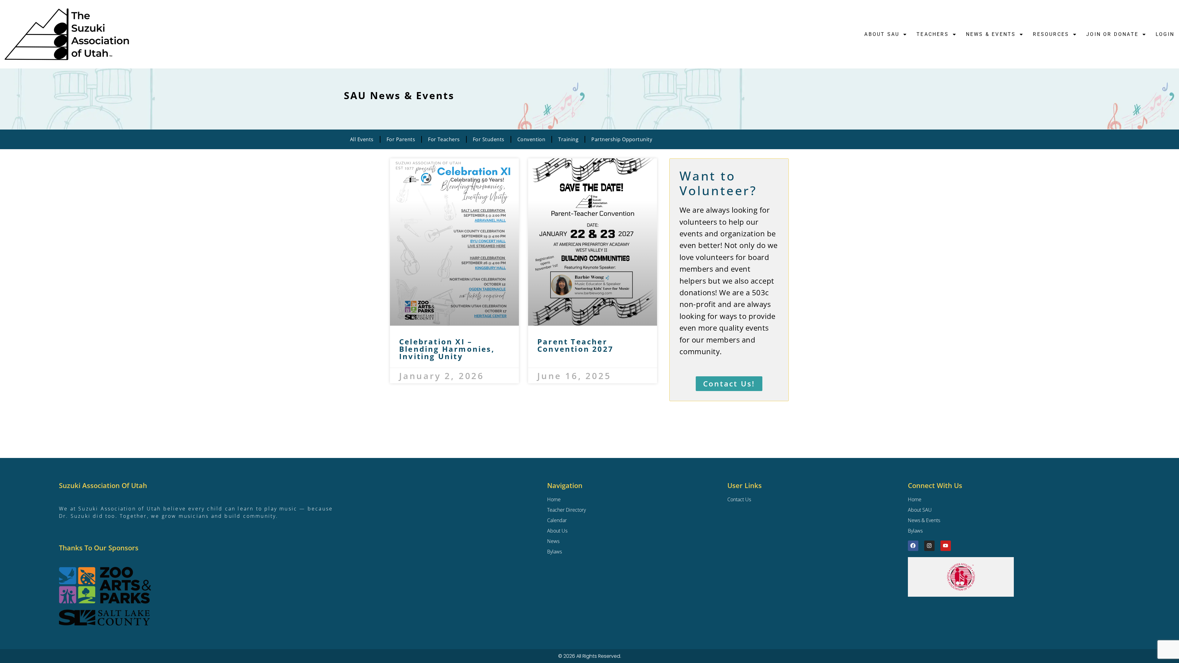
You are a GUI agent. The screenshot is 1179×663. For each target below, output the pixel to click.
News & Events (924, 520)
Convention (531, 139)
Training (568, 139)
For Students (488, 139)
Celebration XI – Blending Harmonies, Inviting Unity (447, 348)
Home (914, 499)
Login (1165, 34)
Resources (1051, 34)
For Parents (401, 139)
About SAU (881, 34)
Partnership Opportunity (621, 139)
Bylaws (915, 530)
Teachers (932, 34)
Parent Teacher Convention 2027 (575, 345)
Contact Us (739, 499)
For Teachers (444, 139)
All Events (362, 139)
